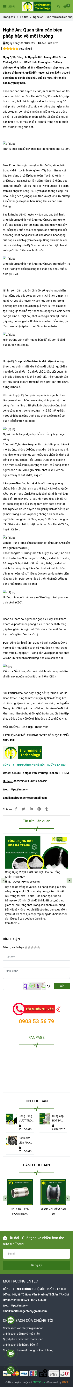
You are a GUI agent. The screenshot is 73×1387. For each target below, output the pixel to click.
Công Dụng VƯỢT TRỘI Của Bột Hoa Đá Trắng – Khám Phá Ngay (34, 874)
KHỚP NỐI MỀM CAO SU (53, 1211)
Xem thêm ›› (12, 923)
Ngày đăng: (12, 43)
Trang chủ (9, 17)
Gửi (62, 986)
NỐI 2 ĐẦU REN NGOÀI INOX (20, 1211)
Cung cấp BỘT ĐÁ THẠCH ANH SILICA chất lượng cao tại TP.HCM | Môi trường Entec (59, 1118)
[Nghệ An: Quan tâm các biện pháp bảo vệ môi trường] (36, 6)
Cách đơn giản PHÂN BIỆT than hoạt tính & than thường (25, 1140)
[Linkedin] (31, 809)
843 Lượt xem (49, 43)
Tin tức (24, 17)
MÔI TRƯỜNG (11, 727)
